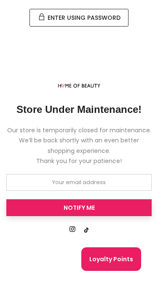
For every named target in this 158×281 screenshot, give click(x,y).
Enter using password (83, 17)
